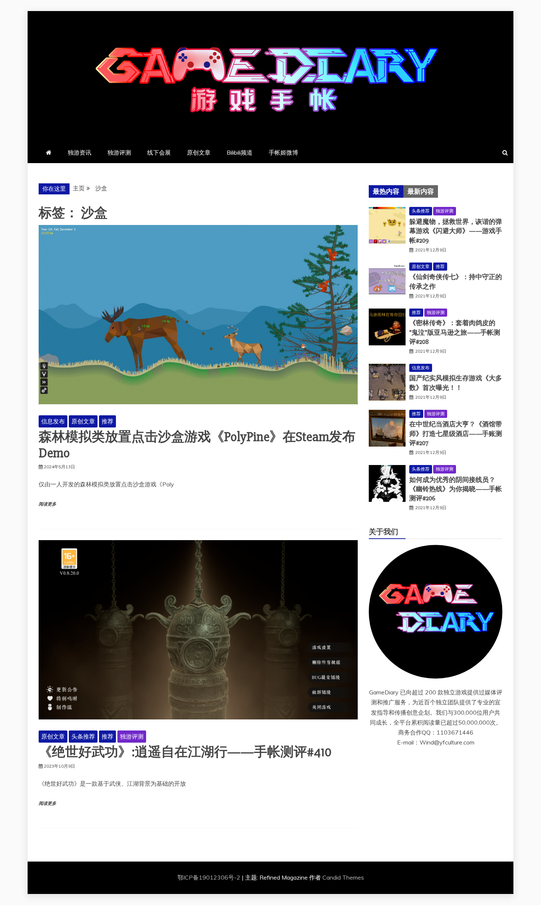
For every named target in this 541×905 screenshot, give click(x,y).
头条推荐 (83, 736)
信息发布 (53, 421)
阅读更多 (47, 504)
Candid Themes (343, 877)
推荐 (107, 421)
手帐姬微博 (283, 152)
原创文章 (199, 152)
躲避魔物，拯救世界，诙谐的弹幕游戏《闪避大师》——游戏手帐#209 (455, 231)
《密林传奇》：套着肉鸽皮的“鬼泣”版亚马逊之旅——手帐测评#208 (454, 332)
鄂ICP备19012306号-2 (209, 877)
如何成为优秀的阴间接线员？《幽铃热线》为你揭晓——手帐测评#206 (455, 489)
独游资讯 (79, 152)
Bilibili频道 (239, 152)
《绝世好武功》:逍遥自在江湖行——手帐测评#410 (185, 752)
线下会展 (159, 152)
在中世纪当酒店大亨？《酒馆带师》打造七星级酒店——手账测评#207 (455, 433)
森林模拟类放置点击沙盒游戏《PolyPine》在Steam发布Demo (197, 445)
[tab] (386, 191)
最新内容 (420, 191)
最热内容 (386, 191)
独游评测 (119, 152)
